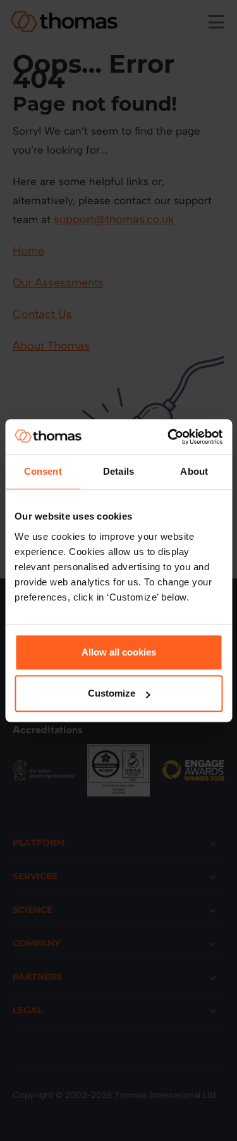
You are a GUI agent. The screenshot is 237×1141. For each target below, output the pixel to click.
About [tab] (194, 471)
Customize (111, 693)
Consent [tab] (43, 471)
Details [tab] (118, 471)
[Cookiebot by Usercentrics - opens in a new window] (168, 437)
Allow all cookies (119, 652)
